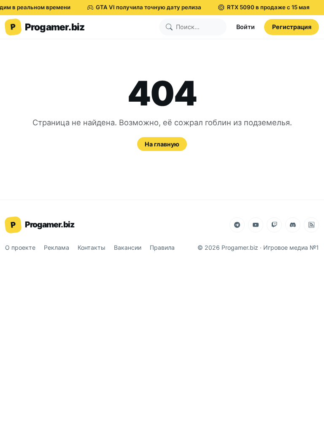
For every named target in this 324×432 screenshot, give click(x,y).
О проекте (20, 247)
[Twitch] (274, 224)
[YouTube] (255, 224)
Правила (162, 247)
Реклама (56, 247)
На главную (162, 144)
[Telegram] (237, 224)
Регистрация (291, 26)
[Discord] (292, 224)
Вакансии (127, 247)
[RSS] (311, 224)
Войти (245, 26)
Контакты (91, 247)
